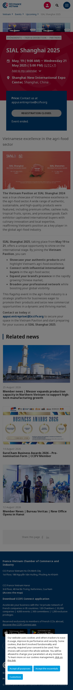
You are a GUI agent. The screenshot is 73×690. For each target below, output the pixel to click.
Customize (15, 676)
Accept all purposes (20, 668)
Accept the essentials (46, 668)
